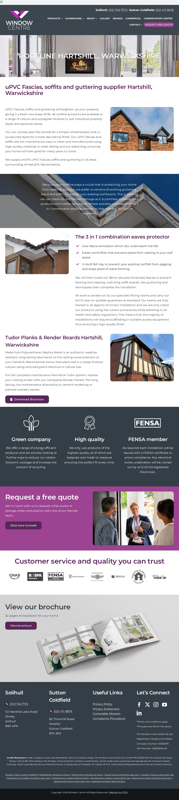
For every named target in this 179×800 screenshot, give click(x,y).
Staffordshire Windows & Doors (54, 775)
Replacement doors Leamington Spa (72, 781)
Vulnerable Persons (106, 713)
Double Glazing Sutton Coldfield (21, 775)
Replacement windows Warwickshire (70, 778)
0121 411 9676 (164, 10)
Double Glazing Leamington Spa (157, 775)
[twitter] (147, 704)
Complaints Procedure (109, 718)
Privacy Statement (106, 709)
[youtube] (164, 704)
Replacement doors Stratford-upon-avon (152, 778)
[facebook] (139, 704)
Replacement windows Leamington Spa (110, 778)
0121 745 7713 (118, 10)
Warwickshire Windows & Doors (87, 775)
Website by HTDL (118, 792)
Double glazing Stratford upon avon (122, 775)
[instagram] (155, 704)
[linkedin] (139, 713)
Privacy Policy (102, 704)
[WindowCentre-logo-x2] (19, 12)
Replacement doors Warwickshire (108, 781)
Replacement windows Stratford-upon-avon (28, 778)
